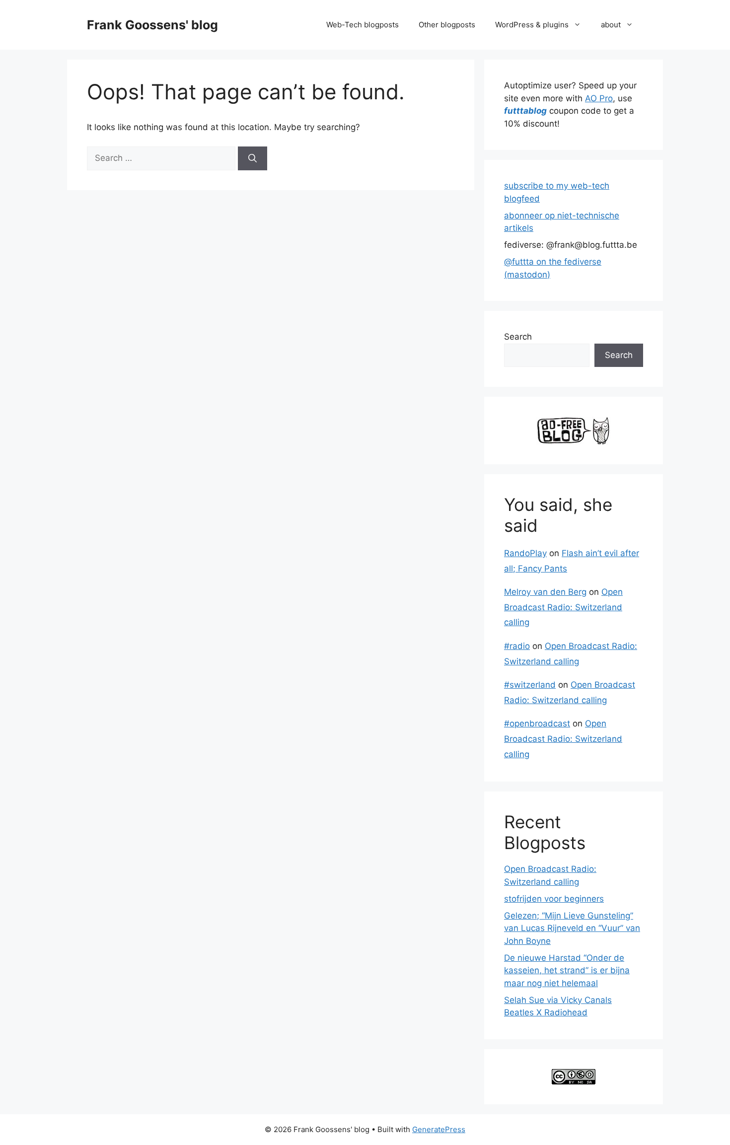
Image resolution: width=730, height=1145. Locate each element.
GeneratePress (438, 1129)
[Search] (252, 158)
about (611, 24)
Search (518, 337)
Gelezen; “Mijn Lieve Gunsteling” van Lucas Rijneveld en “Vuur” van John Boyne (572, 928)
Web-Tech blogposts (362, 24)
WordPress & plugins (532, 24)
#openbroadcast (537, 723)
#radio (517, 646)
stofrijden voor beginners (554, 899)
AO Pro (599, 98)
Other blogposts (447, 24)
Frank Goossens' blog (152, 24)
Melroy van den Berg (545, 592)
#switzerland (530, 685)
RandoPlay (525, 553)
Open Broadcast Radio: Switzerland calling (563, 607)
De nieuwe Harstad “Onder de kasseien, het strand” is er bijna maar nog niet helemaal (567, 970)
